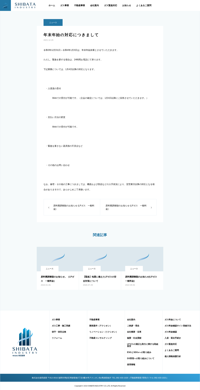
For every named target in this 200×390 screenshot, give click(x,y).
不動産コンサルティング (100, 338)
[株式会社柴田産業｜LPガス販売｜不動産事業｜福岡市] (20, 5)
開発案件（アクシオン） (100, 326)
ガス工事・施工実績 (61, 326)
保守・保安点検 (59, 332)
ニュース (53, 22)
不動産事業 (79, 5)
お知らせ (126, 5)
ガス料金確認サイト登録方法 (178, 326)
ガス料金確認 (171, 332)
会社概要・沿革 (134, 332)
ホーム (52, 5)
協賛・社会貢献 (134, 338)
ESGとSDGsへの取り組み (139, 352)
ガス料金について (173, 319)
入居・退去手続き (173, 338)
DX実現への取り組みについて (140, 358)
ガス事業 (64, 5)
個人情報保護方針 (173, 356)
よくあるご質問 (143, 5)
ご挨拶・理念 (133, 326)
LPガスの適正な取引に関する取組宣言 (142, 345)
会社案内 (94, 5)
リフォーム (57, 338)
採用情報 (131, 364)
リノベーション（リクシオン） (103, 332)
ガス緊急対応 (110, 5)
